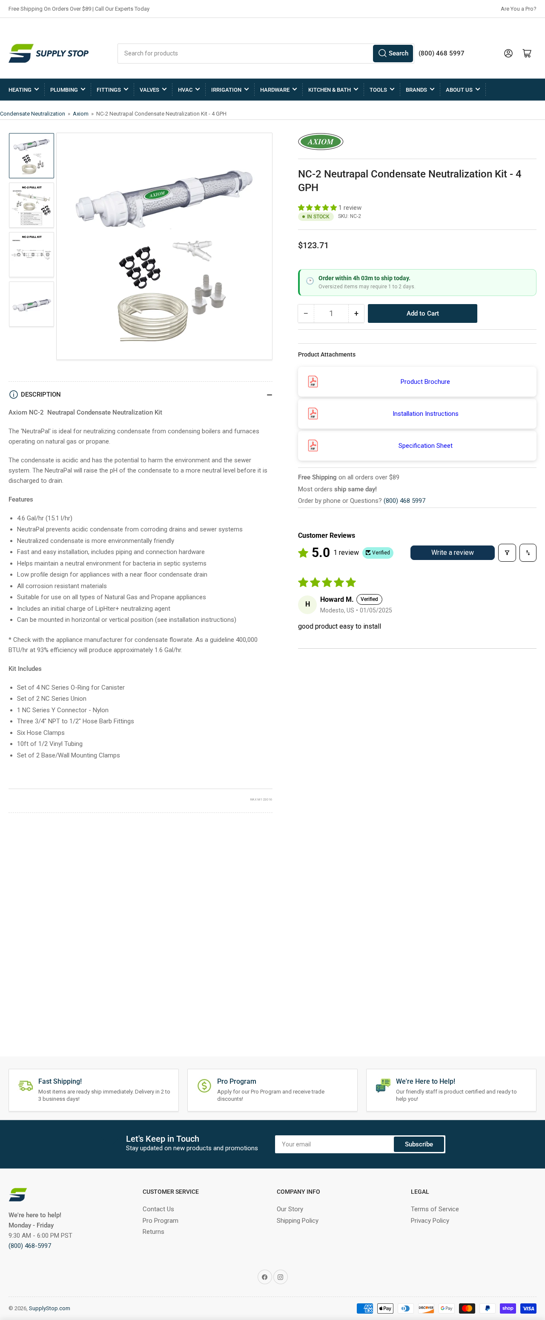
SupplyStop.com (49, 1308)
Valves (149, 90)
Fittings (109, 90)
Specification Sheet (426, 446)
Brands (416, 90)
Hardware (275, 90)
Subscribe (419, 1144)
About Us (459, 90)
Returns (153, 1232)
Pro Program (160, 1220)
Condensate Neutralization (33, 113)
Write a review (452, 552)
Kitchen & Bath (329, 90)
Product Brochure (425, 382)
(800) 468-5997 (30, 1246)
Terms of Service (435, 1209)
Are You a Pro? (518, 9)
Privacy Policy (430, 1220)
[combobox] (266, 54)
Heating (20, 90)
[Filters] (507, 553)
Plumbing (64, 90)
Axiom (81, 113)
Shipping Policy (297, 1220)
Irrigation (226, 90)
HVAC (185, 90)
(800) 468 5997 (404, 501)
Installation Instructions (426, 414)
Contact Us (158, 1209)
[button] (318, 208)
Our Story (290, 1209)
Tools (378, 90)
